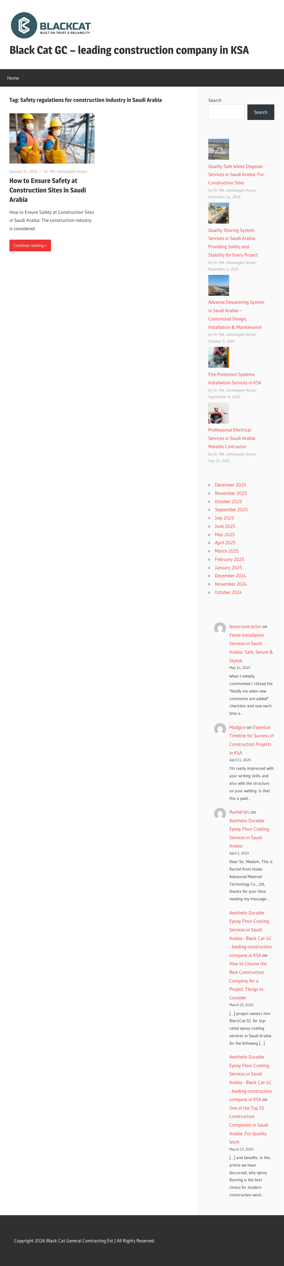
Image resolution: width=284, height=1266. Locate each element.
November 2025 (231, 493)
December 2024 (230, 575)
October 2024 (228, 592)
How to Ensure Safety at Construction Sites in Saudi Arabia (47, 190)
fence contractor (245, 626)
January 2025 (228, 567)
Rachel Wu (239, 812)
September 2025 (231, 509)
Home (13, 78)
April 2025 (225, 542)
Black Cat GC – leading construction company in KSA (129, 50)
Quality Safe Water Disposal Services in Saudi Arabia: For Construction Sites (236, 174)
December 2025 (230, 485)
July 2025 (224, 518)
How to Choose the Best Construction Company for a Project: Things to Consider (248, 980)
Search (215, 100)
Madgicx (237, 727)
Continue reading (29, 245)
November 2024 (231, 584)
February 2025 (229, 559)
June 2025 (225, 526)
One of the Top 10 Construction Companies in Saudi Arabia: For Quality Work (248, 1125)
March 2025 (227, 551)
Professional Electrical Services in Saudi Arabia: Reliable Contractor (232, 438)
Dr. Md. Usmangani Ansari (65, 171)
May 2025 (225, 534)
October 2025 (228, 501)
